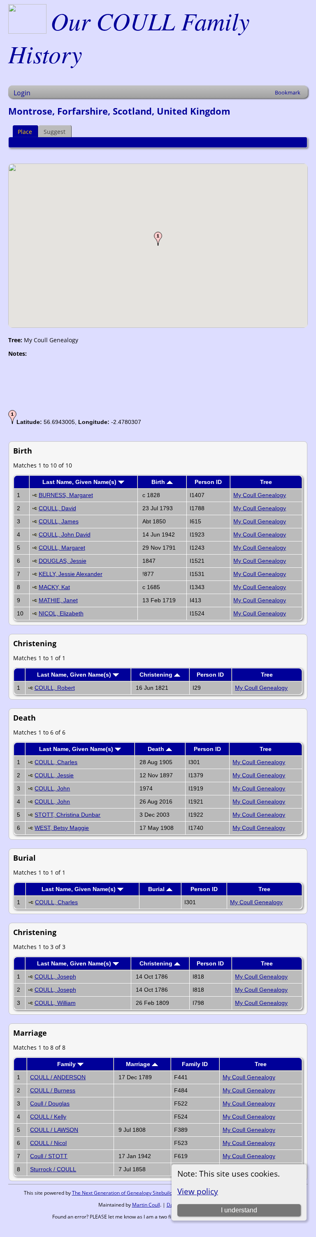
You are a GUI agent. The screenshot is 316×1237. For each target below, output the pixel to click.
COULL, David (57, 508)
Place (25, 132)
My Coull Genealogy (259, 495)
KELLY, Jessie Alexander (70, 574)
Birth (159, 482)
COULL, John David (65, 534)
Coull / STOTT (48, 1156)
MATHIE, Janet (58, 600)
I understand (239, 1210)
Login (22, 92)
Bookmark (287, 92)
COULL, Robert (55, 687)
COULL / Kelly (48, 1116)
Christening (156, 674)
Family (67, 1064)
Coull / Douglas (50, 1103)
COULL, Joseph (55, 976)
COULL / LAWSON (54, 1129)
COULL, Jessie (54, 775)
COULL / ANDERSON (58, 1077)
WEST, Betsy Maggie (62, 828)
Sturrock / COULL (53, 1169)
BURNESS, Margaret (66, 495)
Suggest (54, 132)
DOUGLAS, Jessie (62, 560)
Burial (157, 889)
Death (157, 749)
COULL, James (59, 521)
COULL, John (52, 788)
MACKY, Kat (54, 587)
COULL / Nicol (48, 1143)
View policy (197, 1191)
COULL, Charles (56, 762)
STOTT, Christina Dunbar (67, 814)
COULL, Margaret (62, 547)
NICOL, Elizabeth (61, 613)
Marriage (139, 1064)
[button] (158, 239)
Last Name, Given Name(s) (80, 482)
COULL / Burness (52, 1090)
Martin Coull (146, 1204)
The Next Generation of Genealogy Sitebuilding (125, 1192)
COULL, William (55, 1003)
